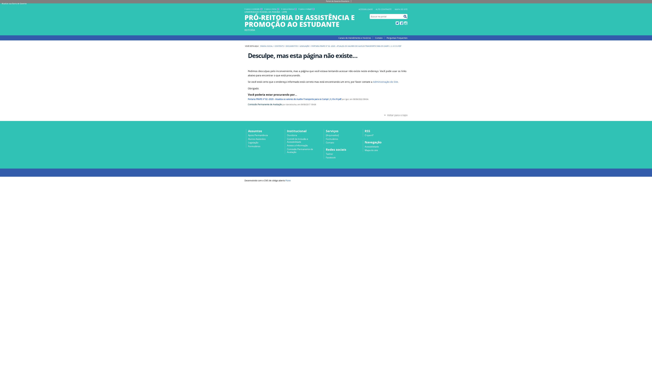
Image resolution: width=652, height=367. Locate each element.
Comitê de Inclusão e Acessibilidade (297, 140)
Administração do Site (385, 81)
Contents (279, 46)
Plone (288, 180)
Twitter (397, 23)
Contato (379, 38)
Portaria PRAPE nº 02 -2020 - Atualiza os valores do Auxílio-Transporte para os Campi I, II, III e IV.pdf (294, 99)
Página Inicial (266, 46)
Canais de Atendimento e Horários (354, 38)
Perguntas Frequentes (397, 38)
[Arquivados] (332, 135)
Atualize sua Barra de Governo (14, 3)
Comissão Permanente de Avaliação (265, 104)
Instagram (406, 23)
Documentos (292, 46)
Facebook (401, 23)
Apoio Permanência (258, 135)
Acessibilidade (372, 146)
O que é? (369, 135)
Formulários (254, 146)
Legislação (304, 46)
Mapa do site (371, 150)
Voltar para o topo (397, 115)
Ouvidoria (292, 135)
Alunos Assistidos (257, 139)
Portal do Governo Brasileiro (337, 1)
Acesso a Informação (297, 145)
